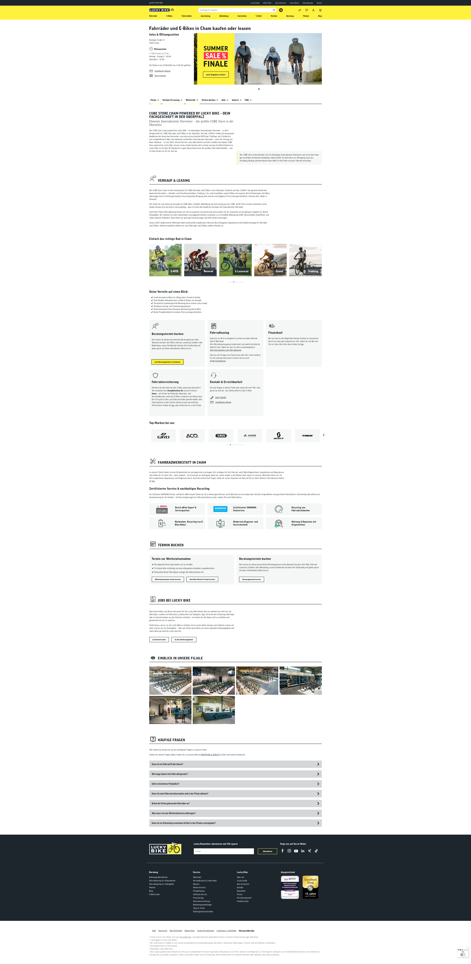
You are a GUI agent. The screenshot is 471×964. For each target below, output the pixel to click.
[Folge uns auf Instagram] (289, 850)
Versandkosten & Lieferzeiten (205, 881)
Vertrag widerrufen (246, 931)
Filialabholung (198, 891)
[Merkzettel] (306, 10)
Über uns (240, 877)
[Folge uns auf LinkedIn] (302, 850)
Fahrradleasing (308, 3)
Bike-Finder (267, 3)
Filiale (153, 100)
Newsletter (241, 891)
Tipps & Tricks (199, 908)
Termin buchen (208, 100)
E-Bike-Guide (154, 894)
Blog (151, 891)
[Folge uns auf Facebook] (282, 850)
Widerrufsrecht (199, 887)
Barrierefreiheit (176, 931)
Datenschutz (190, 931)
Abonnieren (267, 851)
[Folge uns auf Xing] (309, 850)
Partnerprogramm (244, 898)
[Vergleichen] (299, 10)
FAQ (247, 100)
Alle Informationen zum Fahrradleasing (225, 350)
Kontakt (240, 887)
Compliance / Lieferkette (226, 931)
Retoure (196, 884)
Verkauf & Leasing (171, 100)
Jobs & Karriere (280, 3)
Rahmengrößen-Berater (158, 877)
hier (302, 344)
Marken (152, 887)
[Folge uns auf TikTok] (316, 850)
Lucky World (294, 3)
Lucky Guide (255, 3)
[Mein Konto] (313, 10)
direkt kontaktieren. (218, 361)
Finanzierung (198, 898)
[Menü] (467, 948)
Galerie (235, 100)
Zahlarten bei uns (200, 894)
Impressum (162, 931)
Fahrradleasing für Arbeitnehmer (162, 881)
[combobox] (237, 10)
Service (319, 3)
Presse (239, 894)
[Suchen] (274, 10)
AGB (154, 931)
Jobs (224, 100)
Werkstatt (190, 100)
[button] (254, 89)
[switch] (462, 954)
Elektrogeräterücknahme (203, 911)
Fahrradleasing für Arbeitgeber (161, 884)
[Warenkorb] (320, 10)
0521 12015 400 (157, 3)
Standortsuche (243, 901)
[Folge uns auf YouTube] (296, 850)
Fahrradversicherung (201, 901)
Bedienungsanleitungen (202, 905)
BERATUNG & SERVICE (210, 755)
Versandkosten (185, 937)
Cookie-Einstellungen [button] (205, 931)
